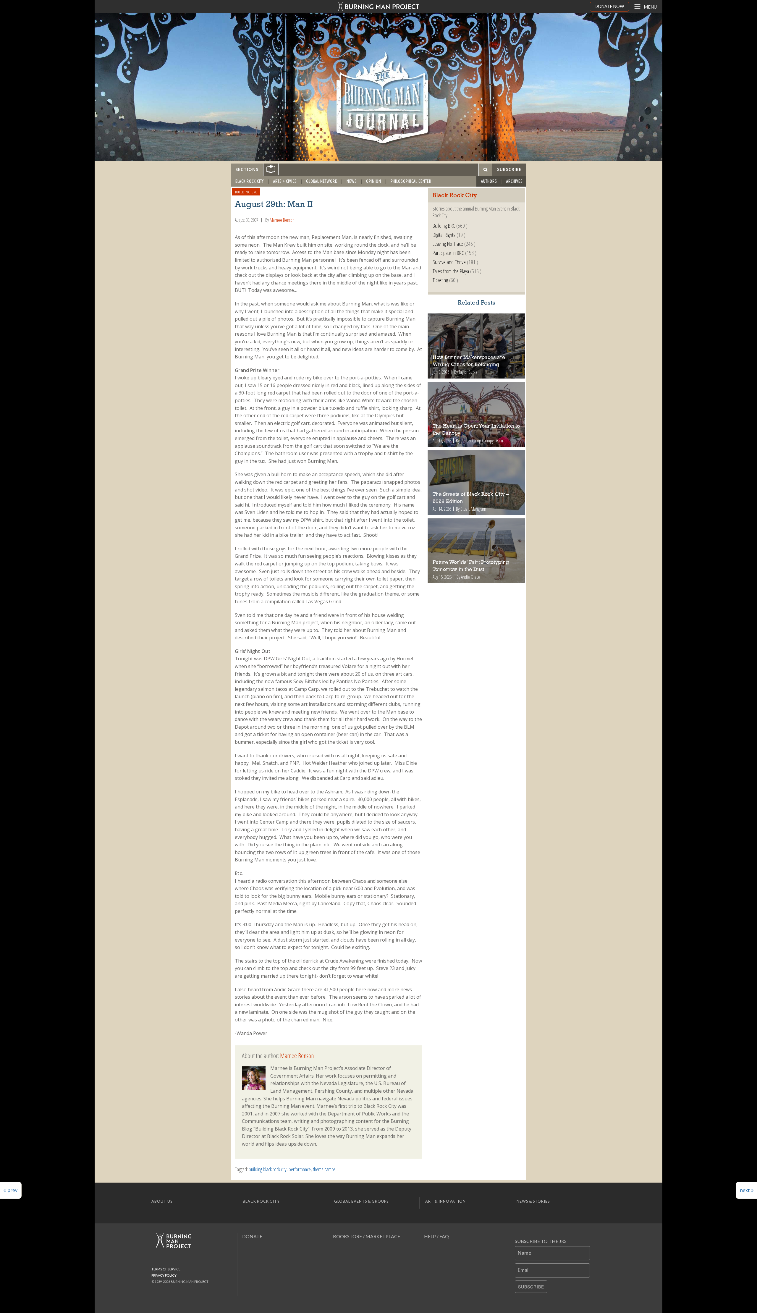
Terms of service (165, 1269)
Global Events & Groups (361, 1201)
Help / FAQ (436, 1236)
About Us (161, 1201)
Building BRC (246, 192)
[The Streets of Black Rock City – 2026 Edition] (476, 482)
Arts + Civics (285, 181)
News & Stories (533, 1201)
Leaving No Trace (448, 244)
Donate (252, 1236)
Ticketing (440, 280)
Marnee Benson (282, 220)
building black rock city (268, 1169)
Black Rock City (249, 181)
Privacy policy (164, 1275)
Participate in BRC (448, 253)
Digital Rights (444, 235)
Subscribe (531, 1287)
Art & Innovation (445, 1201)
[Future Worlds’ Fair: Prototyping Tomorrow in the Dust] (476, 550)
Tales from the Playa (451, 271)
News (352, 181)
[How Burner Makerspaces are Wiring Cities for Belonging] (476, 346)
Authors (489, 181)
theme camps (324, 1169)
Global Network (321, 181)
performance (300, 1169)
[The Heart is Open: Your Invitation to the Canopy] (476, 414)
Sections (246, 169)
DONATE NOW (609, 6)
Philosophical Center (411, 181)
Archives (514, 181)
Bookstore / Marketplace (366, 1236)
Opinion (373, 181)
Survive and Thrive (449, 262)
